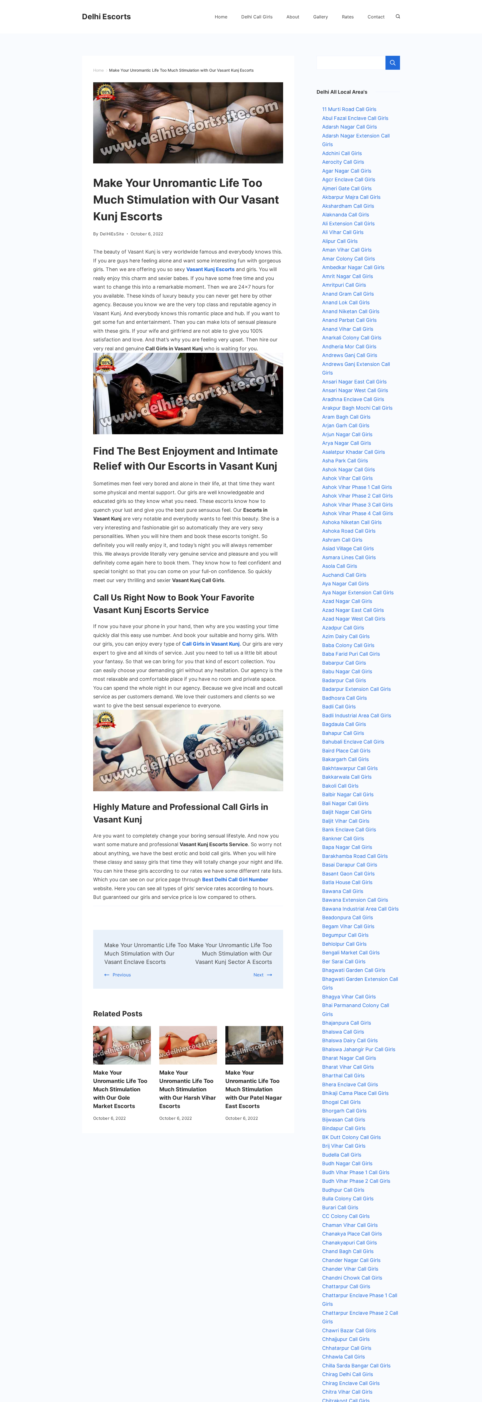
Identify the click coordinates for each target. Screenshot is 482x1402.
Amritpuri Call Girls (344, 285)
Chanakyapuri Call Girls (349, 1243)
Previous (122, 975)
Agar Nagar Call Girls (346, 171)
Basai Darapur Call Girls (349, 865)
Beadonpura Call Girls (347, 917)
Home (221, 17)
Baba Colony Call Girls (348, 645)
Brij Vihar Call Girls (343, 1146)
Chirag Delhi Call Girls (347, 1374)
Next (259, 975)
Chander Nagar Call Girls (351, 1260)
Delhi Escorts (106, 16)
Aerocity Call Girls (343, 162)
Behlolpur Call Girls (344, 944)
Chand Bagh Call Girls (347, 1251)
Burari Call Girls (340, 1207)
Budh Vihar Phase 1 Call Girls (355, 1172)
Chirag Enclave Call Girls (351, 1383)
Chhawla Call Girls (343, 1357)
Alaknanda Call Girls (345, 215)
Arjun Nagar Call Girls (347, 434)
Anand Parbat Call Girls (349, 320)
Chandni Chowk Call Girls (352, 1278)
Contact (376, 17)
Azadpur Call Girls (343, 628)
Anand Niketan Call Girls (350, 311)
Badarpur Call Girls (344, 680)
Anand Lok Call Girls (346, 302)
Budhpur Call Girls (343, 1190)
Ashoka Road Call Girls (348, 531)
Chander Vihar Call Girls (350, 1269)
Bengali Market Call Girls (351, 952)
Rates (348, 17)
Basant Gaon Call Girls (348, 874)
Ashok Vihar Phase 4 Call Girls (357, 513)
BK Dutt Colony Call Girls (351, 1137)
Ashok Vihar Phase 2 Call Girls (357, 496)
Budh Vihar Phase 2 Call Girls (356, 1181)
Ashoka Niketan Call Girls (352, 522)
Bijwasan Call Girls (343, 1120)
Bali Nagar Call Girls (345, 803)
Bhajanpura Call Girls (346, 1023)
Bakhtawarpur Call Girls (350, 768)
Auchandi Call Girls (344, 575)
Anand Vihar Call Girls (347, 329)
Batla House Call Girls (347, 882)
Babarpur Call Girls (344, 663)
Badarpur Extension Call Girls (356, 689)
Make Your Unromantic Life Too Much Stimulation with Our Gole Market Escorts (120, 1089)
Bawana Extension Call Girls (355, 900)
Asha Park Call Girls (345, 461)
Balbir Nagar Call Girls (347, 794)
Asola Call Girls (339, 566)
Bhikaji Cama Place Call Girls (355, 1093)
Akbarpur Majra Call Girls (351, 197)
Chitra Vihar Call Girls (347, 1392)
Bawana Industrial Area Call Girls (360, 909)
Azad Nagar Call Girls (347, 601)
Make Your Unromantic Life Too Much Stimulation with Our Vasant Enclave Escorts (145, 953)
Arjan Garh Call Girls (345, 425)
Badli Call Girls (339, 707)
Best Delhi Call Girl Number (235, 879)
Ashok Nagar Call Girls (348, 469)
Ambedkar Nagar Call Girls (353, 267)
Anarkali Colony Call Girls (351, 338)
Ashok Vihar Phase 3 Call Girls (357, 505)
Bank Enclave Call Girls (349, 829)
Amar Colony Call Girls (348, 259)
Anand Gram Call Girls (348, 294)
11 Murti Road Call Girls (349, 109)
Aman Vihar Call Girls (347, 250)
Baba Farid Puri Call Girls (351, 654)
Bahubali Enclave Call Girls (353, 742)
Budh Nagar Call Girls (347, 1163)
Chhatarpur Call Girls (346, 1348)
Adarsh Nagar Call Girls (349, 127)
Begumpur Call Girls (345, 935)
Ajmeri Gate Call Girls (347, 188)
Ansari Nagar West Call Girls (355, 390)
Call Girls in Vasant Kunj (211, 644)
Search (392, 63)
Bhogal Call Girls (341, 1102)
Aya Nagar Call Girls (345, 584)
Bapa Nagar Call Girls (347, 847)
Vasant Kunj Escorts (210, 269)
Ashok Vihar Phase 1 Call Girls (357, 487)
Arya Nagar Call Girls (346, 443)
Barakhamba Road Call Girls (355, 856)
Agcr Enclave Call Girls (348, 179)
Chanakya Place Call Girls (352, 1234)
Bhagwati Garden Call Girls (353, 970)
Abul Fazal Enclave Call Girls (355, 118)
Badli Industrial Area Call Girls (356, 715)
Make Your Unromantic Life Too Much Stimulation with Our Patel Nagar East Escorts (253, 1089)
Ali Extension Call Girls (348, 223)
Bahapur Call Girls (343, 733)
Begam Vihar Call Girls (348, 926)
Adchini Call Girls (342, 153)
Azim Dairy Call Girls (346, 636)
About (292, 17)
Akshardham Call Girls (348, 206)
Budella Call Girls (341, 1155)
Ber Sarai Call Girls (343, 961)
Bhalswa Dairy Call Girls (350, 1040)
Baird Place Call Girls (346, 751)
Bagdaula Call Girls (344, 724)
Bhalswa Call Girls (343, 1032)
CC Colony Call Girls (346, 1216)
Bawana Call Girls (342, 891)
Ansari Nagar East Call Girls (354, 382)
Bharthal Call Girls (343, 1075)
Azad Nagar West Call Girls (353, 619)
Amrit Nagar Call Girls (347, 276)
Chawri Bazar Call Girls (349, 1330)
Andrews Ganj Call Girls (349, 355)
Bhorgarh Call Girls (344, 1111)
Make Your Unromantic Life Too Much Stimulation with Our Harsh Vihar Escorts (187, 1089)
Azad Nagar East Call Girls (353, 610)
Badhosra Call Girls (344, 698)
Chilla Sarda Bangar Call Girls (356, 1366)
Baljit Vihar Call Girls (345, 821)
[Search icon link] (396, 17)
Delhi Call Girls (257, 17)
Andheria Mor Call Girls (349, 346)
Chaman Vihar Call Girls (350, 1225)
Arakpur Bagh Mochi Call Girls (357, 408)
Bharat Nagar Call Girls (349, 1058)
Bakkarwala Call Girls (347, 777)
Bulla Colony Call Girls (347, 1198)
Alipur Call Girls (340, 241)
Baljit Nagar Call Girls (347, 812)
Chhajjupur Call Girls (346, 1339)
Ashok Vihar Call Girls (347, 478)
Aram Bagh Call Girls (346, 417)
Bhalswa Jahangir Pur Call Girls (358, 1049)
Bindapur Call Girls (343, 1128)
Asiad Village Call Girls (348, 548)
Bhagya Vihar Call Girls (349, 997)
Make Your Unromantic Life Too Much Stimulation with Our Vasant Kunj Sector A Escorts (230, 953)
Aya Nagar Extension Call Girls (358, 592)
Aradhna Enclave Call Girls (353, 399)
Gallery (320, 17)
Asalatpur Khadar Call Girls (353, 452)
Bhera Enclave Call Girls (350, 1084)
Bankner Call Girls (343, 838)
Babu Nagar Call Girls (347, 671)
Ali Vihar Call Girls (342, 232)
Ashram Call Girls (342, 540)
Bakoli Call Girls (340, 786)
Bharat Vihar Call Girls (348, 1067)
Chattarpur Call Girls (346, 1286)
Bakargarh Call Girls (345, 759)
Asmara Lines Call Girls (349, 557)
